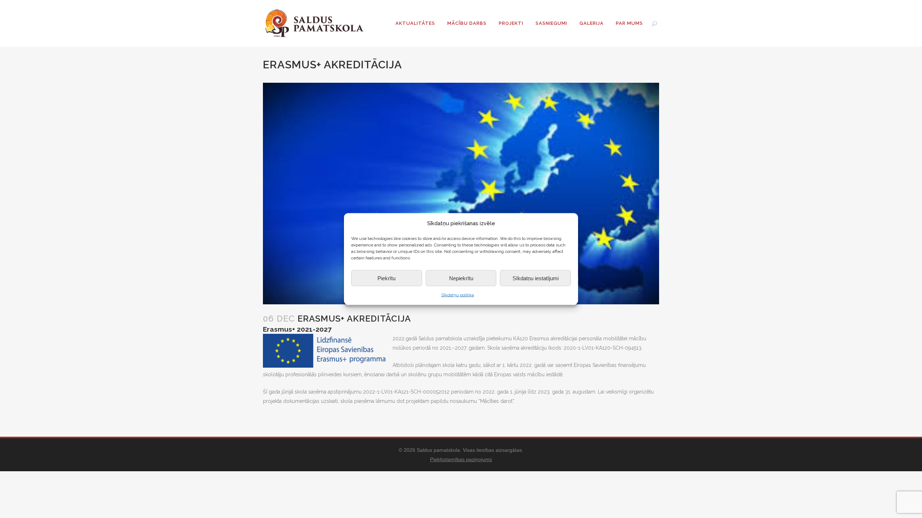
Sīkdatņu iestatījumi (536, 278)
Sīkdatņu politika (457, 294)
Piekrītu (386, 278)
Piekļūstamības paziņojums (461, 459)
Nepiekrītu (461, 278)
